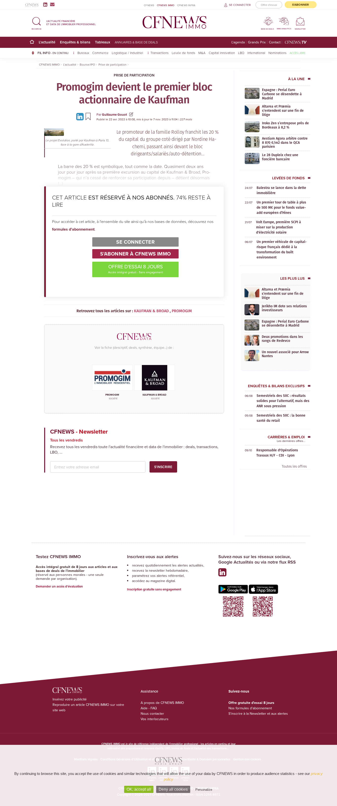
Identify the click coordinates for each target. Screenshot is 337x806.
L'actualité (47, 42)
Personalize (203, 789)
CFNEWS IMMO (166, 5)
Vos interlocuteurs (154, 718)
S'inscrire (163, 466)
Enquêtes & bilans (75, 42)
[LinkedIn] (46, 4)
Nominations (277, 52)
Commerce (100, 52)
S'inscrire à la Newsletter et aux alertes (258, 713)
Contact (275, 42)
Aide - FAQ (149, 708)
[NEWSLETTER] (300, 21)
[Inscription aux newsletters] (52, 4)
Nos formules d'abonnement (250, 708)
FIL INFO (53, 52)
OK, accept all (139, 789)
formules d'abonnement (73, 229)
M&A (202, 52)
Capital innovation (222, 52)
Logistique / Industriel (128, 52)
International (256, 52)
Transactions (159, 52)
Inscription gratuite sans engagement (154, 589)
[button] (36, 22)
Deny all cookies (173, 789)
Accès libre (297, 53)
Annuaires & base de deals (136, 42)
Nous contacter (152, 713)
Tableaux (102, 42)
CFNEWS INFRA (186, 5)
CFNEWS (149, 5)
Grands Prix (257, 42)
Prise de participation (134, 75)
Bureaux (83, 52)
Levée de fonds (183, 52)
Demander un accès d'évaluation (59, 586)
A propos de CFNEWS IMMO (162, 702)
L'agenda (238, 42)
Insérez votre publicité (70, 699)
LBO (241, 52)
